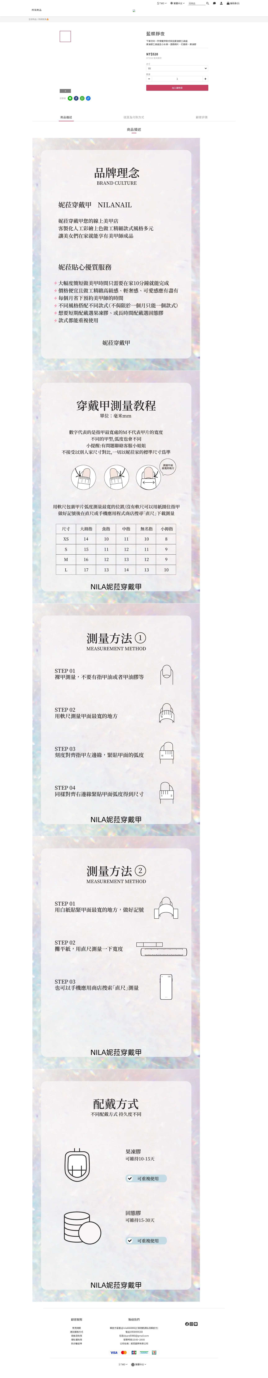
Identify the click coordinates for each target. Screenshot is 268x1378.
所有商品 (36, 9)
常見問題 (76, 1327)
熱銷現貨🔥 (43, 19)
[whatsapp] (82, 98)
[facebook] (76, 98)
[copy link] (88, 98)
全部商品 (33, 19)
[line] (70, 98)
